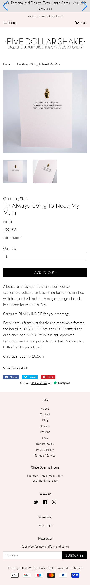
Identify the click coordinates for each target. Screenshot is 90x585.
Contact (45, 414)
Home (6, 64)
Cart (84, 22)
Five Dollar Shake (44, 568)
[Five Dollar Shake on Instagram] (54, 502)
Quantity (10, 248)
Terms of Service (45, 455)
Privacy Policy (45, 449)
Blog (45, 420)
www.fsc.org (48, 335)
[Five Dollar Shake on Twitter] (36, 502)
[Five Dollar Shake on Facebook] (45, 502)
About (45, 408)
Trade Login (45, 525)
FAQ (45, 437)
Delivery (45, 426)
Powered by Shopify (69, 568)
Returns (45, 432)
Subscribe (74, 555)
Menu (12, 22)
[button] (5, 6)
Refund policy (45, 443)
